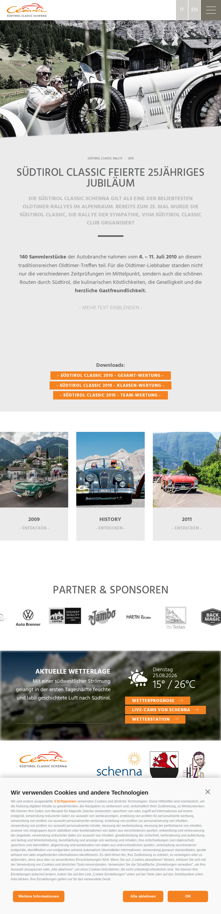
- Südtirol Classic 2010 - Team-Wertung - (110, 395)
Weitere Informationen (38, 896)
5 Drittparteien (65, 801)
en (194, 10)
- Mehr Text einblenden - (110, 308)
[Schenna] (119, 764)
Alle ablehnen (143, 896)
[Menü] (211, 10)
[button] (207, 792)
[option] (110, 73)
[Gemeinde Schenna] (164, 768)
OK (188, 896)
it (182, 10)
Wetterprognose (153, 700)
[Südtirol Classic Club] (23, 10)
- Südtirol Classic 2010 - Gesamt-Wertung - (110, 375)
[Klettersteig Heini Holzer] (194, 774)
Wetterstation (151, 719)
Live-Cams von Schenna (161, 710)
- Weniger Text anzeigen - (111, 317)
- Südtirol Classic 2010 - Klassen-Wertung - (110, 385)
